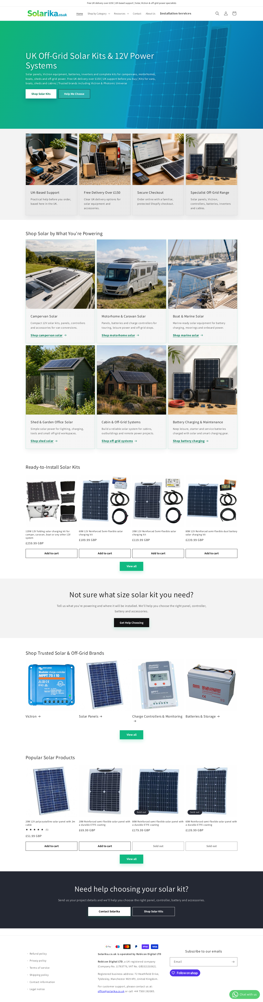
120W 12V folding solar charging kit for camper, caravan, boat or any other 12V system (48, 534)
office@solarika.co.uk (111, 991)
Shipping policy (39, 975)
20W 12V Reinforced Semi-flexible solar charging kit (154, 533)
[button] (98, 14)
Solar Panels (88, 716)
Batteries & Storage (201, 716)
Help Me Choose (74, 94)
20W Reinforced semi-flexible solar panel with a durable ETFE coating (104, 823)
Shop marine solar (186, 335)
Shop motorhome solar (118, 335)
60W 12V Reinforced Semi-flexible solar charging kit (101, 533)
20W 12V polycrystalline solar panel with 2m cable (50, 823)
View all (132, 566)
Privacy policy (38, 960)
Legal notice (37, 989)
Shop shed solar (42, 441)
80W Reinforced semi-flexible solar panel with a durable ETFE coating (158, 823)
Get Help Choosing (131, 622)
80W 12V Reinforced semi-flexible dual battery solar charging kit (211, 533)
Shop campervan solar (47, 335)
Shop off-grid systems (117, 441)
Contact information (42, 982)
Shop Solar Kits (41, 94)
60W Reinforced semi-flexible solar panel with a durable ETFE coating (211, 823)
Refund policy (38, 953)
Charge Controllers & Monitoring (157, 716)
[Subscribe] (233, 961)
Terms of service (40, 967)
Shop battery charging (189, 441)
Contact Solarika (109, 911)
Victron (31, 716)
